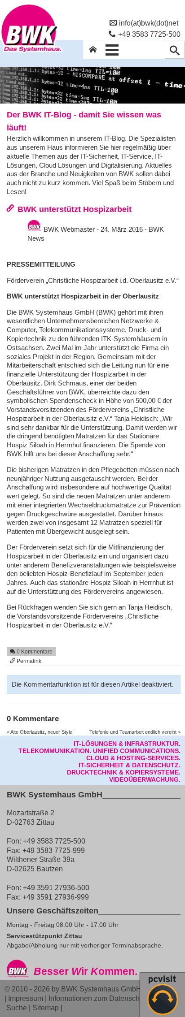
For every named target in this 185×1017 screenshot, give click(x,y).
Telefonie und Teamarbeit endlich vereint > (135, 732)
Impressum (25, 998)
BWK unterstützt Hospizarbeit (75, 209)
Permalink (28, 661)
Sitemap (45, 1008)
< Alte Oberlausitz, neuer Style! (40, 732)
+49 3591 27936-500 (56, 887)
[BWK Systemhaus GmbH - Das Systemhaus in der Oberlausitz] (31, 52)
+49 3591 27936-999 (55, 897)
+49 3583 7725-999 (53, 850)
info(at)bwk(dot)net (148, 23)
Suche (16, 1008)
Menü (111, 50)
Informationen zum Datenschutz (98, 998)
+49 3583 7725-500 (149, 34)
